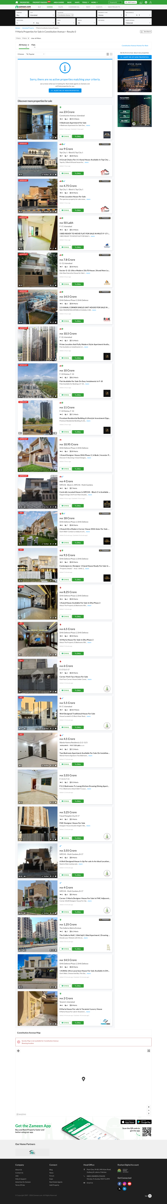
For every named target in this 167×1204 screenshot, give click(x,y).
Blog (69, 2)
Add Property (54, 1185)
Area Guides (59, 2)
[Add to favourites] (55, 137)
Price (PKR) (20, 20)
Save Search (147, 31)
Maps (77, 2)
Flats (33, 46)
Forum (51, 1176)
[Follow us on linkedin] (125, 1191)
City (31, 12)
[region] (83, 1082)
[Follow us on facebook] (120, 1186)
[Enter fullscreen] (148, 1050)
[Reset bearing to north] (148, 1113)
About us (18, 1170)
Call (79, 136)
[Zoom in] (148, 1107)
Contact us (19, 1173)
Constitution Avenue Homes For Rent (135, 46)
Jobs (17, 1176)
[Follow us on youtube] (130, 1186)
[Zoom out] (148, 1110)
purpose (19, 12)
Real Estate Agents (55, 1182)
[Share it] (53, 137)
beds (58, 20)
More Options (130, 20)
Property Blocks (41, 2)
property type (102, 12)
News (51, 1173)
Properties (24, 2)
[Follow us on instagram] (125, 1186)
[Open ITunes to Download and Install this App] (129, 1124)
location (60, 12)
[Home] (16, 2)
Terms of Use (20, 1185)
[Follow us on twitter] (120, 1191)
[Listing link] (65, 122)
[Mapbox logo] (21, 1114)
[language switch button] (141, 2)
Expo (51, 1179)
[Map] (50, 137)
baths (80, 20)
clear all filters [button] (36, 38)
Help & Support (20, 1179)
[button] (22, 15)
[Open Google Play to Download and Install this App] (144, 1124)
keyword (101, 20)
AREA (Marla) (130, 12)
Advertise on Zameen (23, 1182)
